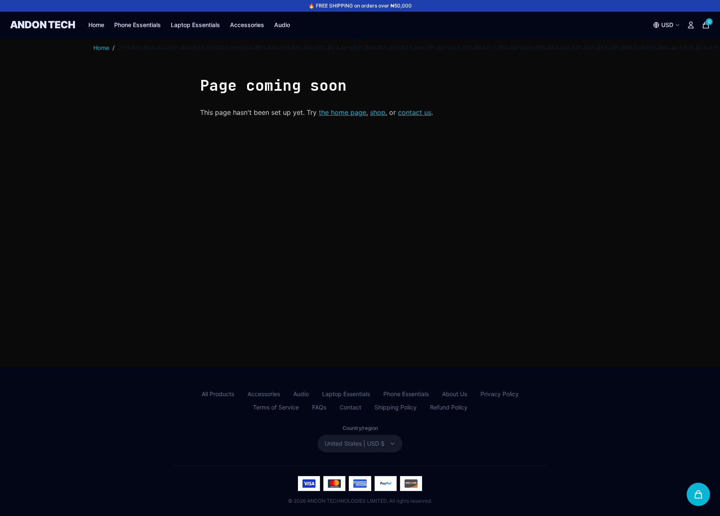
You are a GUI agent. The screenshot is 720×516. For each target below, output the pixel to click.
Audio (282, 24)
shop (377, 112)
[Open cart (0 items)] (698, 494)
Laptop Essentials (195, 24)
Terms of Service (276, 407)
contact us (414, 112)
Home (96, 24)
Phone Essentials (137, 24)
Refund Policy (449, 407)
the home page (342, 112)
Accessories (247, 24)
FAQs (319, 407)
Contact (350, 407)
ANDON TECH (42, 25)
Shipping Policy (396, 407)
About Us (454, 393)
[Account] (691, 25)
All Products (218, 393)
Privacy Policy (499, 393)
